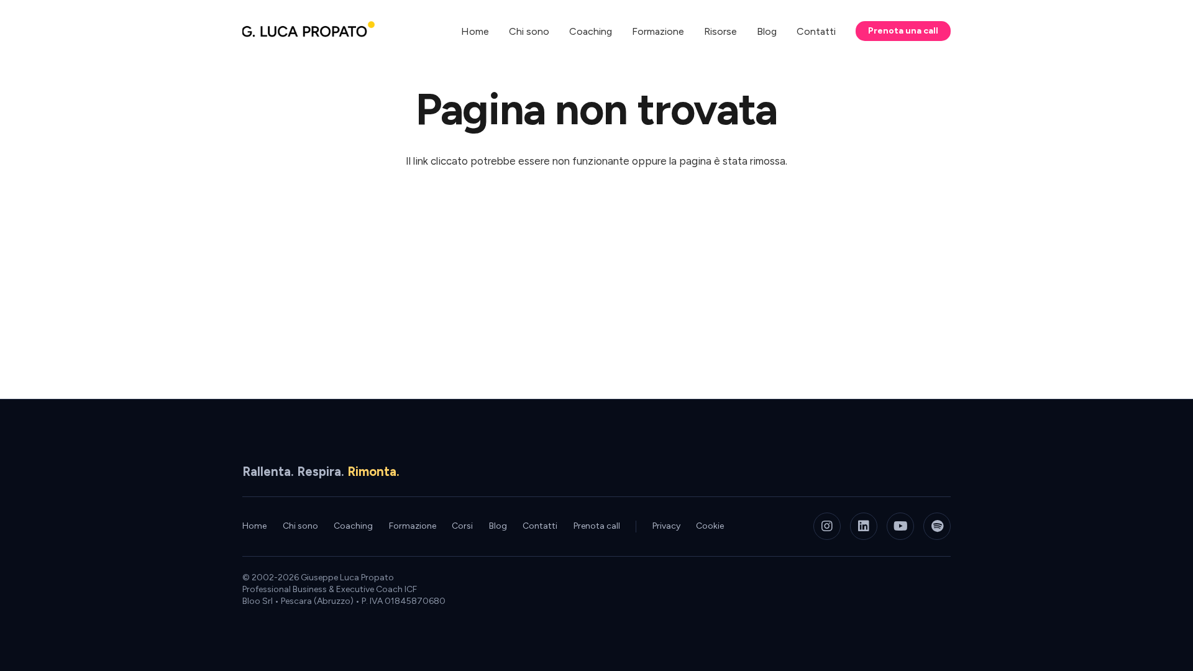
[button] (746, 31)
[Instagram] (827, 526)
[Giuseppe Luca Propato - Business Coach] (308, 31)
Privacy (666, 526)
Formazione (412, 526)
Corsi (462, 526)
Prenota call (597, 526)
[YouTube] (900, 526)
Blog (498, 526)
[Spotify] (937, 526)
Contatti (540, 526)
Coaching (353, 526)
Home (254, 526)
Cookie (710, 526)
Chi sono (300, 526)
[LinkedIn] (863, 526)
